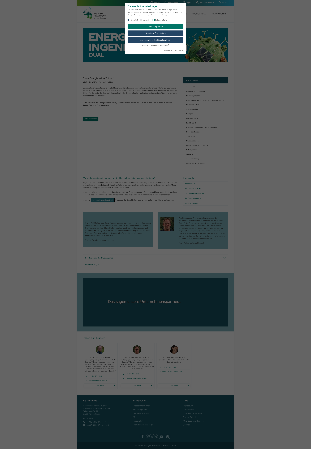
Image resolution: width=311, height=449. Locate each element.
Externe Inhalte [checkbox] (161, 20)
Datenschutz (178, 51)
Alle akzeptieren (155, 26)
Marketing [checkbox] (147, 20)
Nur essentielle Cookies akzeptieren (156, 40)
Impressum (168, 51)
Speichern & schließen (156, 33)
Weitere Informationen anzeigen (154, 45)
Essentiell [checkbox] (134, 20)
